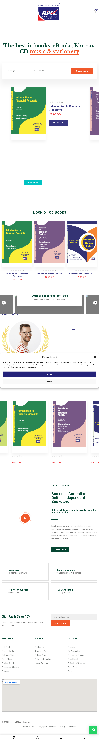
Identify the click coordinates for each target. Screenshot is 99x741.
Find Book (83, 71)
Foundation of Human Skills (49, 273)
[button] (95, 357)
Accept (49, 374)
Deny (49, 381)
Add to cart (57, 123)
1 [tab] (73, 329)
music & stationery (54, 51)
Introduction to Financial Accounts (17, 274)
